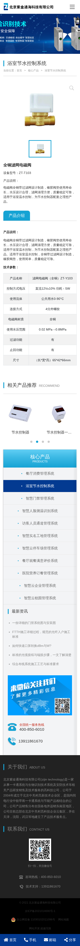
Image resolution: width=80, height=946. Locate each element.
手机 (32, 940)
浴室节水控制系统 (55, 70)
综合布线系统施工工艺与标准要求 (35, 664)
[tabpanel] (40, 34)
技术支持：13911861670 (43, 886)
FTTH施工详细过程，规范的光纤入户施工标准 (41, 634)
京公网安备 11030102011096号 (36, 919)
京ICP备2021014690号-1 (40, 911)
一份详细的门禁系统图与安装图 (34, 623)
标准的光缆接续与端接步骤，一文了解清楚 (41, 655)
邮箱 (52, 940)
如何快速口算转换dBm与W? (31, 645)
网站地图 (63, 919)
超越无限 (45, 928)
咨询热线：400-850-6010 (43, 877)
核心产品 (33, 70)
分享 (72, 940)
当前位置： (10, 70)
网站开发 (34, 928)
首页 (19, 70)
